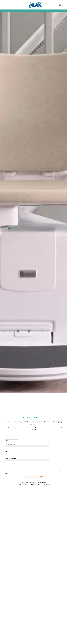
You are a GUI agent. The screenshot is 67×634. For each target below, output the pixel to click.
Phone (6, 437)
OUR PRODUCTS (26, 10)
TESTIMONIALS (36, 10)
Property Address (8, 447)
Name (6, 433)
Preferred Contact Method (10, 444)
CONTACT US (58, 10)
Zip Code (6, 454)
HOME (8, 10)
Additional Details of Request (11, 461)
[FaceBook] (62, 5)
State (6, 451)
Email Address (8, 440)
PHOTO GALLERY (47, 10)
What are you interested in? (10, 458)
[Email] (59, 5)
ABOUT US (16, 10)
